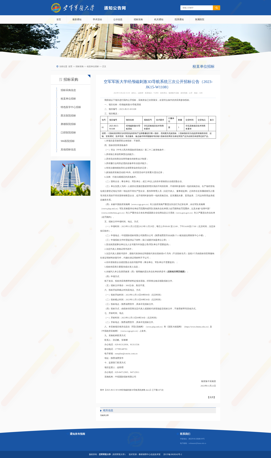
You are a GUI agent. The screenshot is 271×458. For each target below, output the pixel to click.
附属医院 (199, 19)
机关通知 (158, 19)
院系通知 (179, 19)
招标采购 (138, 19)
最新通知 (76, 19)
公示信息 (117, 19)
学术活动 (97, 19)
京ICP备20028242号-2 (172, 454)
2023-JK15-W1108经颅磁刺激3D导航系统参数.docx (128, 390)
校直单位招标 (93, 66)
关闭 (211, 397)
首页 (58, 19)
